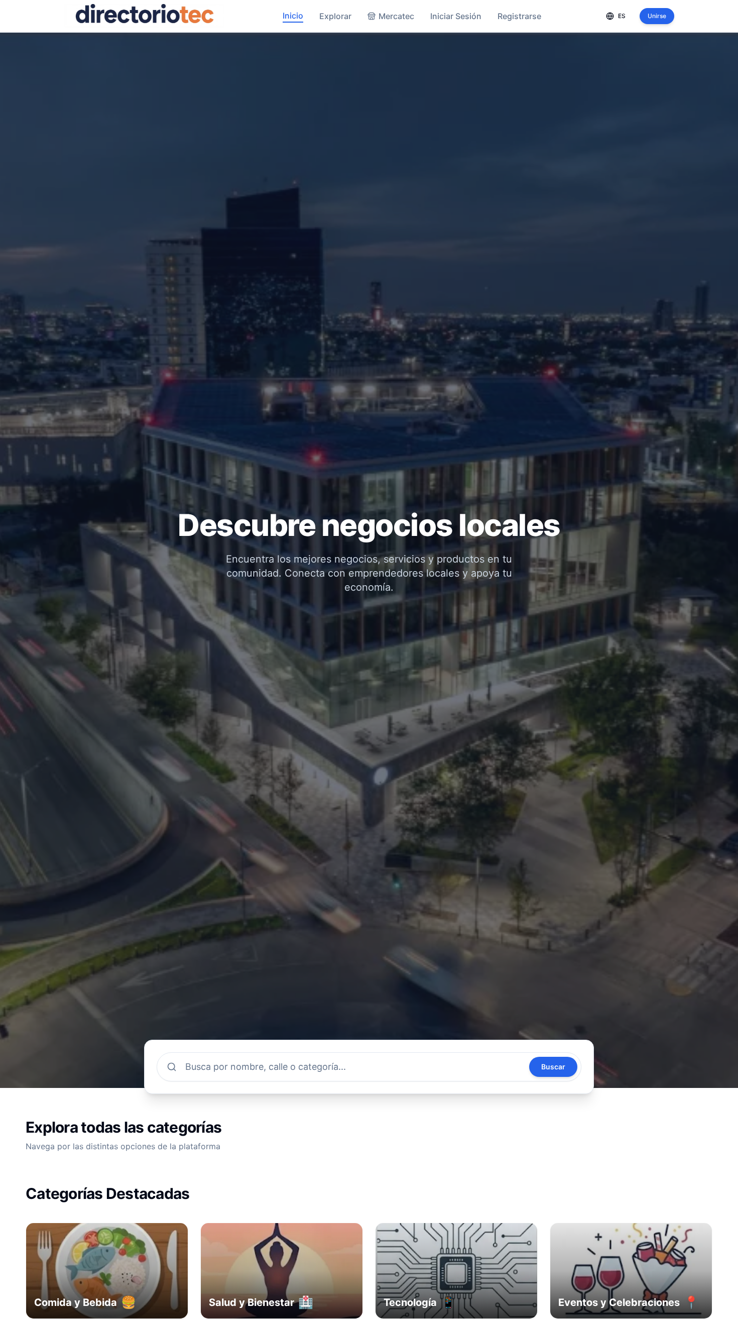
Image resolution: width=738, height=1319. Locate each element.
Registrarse (519, 16)
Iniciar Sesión (455, 16)
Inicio (293, 16)
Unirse (657, 16)
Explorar (335, 16)
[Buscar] (172, 1067)
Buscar (553, 1066)
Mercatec (396, 16)
